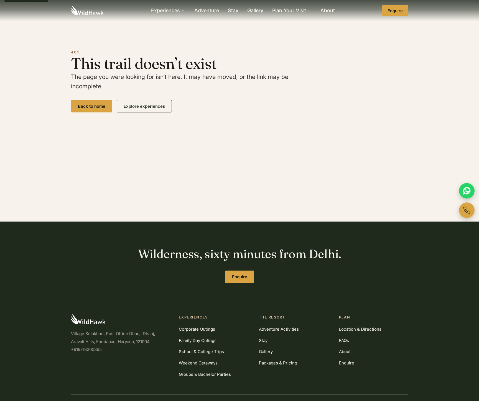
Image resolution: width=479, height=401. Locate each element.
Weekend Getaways (198, 363)
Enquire (395, 10)
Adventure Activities (279, 329)
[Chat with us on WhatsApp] (467, 191)
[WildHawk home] (87, 10)
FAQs (344, 340)
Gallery (255, 10)
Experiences (165, 10)
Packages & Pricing (278, 363)
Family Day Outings (197, 340)
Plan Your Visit (289, 10)
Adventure (206, 10)
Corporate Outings (197, 329)
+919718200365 (86, 349)
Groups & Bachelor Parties (205, 374)
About (327, 10)
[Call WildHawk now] (467, 210)
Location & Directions (360, 329)
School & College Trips (201, 351)
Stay (233, 10)
